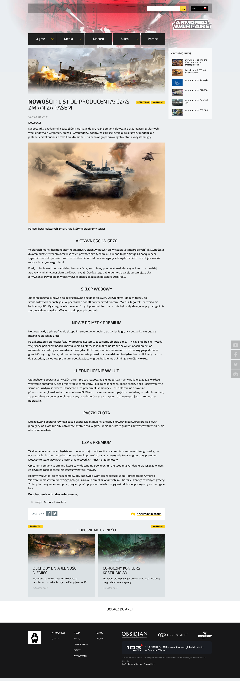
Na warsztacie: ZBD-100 (196, 110)
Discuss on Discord (149, 514)
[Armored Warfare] (192, 24)
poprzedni (143, 102)
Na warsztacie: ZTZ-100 (196, 90)
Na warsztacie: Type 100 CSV (196, 101)
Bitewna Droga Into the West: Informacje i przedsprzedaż (196, 62)
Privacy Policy (149, 664)
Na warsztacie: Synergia (196, 80)
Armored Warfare (34, 637)
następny (158, 102)
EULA (124, 664)
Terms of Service (135, 664)
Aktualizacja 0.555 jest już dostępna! (195, 71)
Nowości (41, 101)
